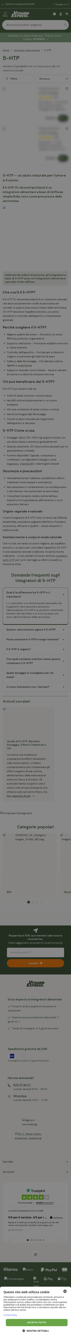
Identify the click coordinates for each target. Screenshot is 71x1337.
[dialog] (35, 1312)
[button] (35, 1331)
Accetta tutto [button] (36, 1322)
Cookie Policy (10, 1314)
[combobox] (65, 1291)
